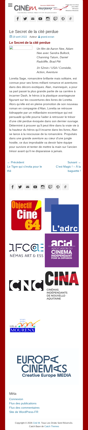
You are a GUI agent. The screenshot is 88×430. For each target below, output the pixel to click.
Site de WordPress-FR (23, 412)
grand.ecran (47, 36)
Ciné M (36, 423)
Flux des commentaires (24, 407)
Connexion (16, 399)
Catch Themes (51, 426)
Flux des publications (22, 403)
